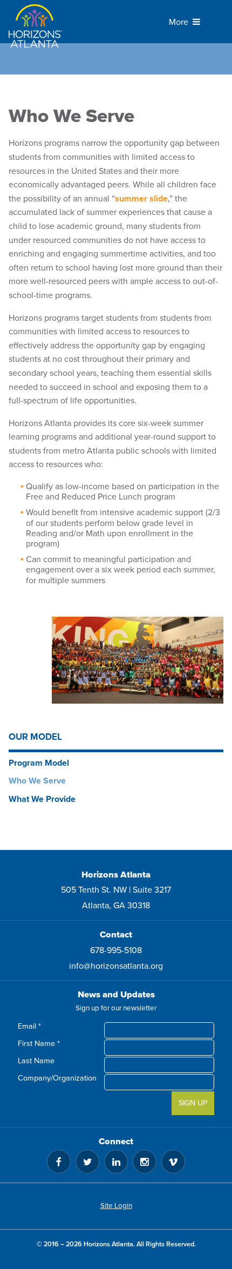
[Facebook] (59, 1161)
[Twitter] (87, 1161)
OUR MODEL (35, 736)
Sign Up (193, 1103)
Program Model (39, 763)
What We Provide (42, 799)
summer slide (141, 198)
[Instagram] (144, 1161)
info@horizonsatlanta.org (116, 966)
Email (29, 1026)
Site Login (116, 1206)
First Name (39, 1043)
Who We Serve (37, 780)
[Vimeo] (173, 1161)
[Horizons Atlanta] (41, 26)
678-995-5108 (116, 950)
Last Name (36, 1060)
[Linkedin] (116, 1161)
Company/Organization (60, 1078)
